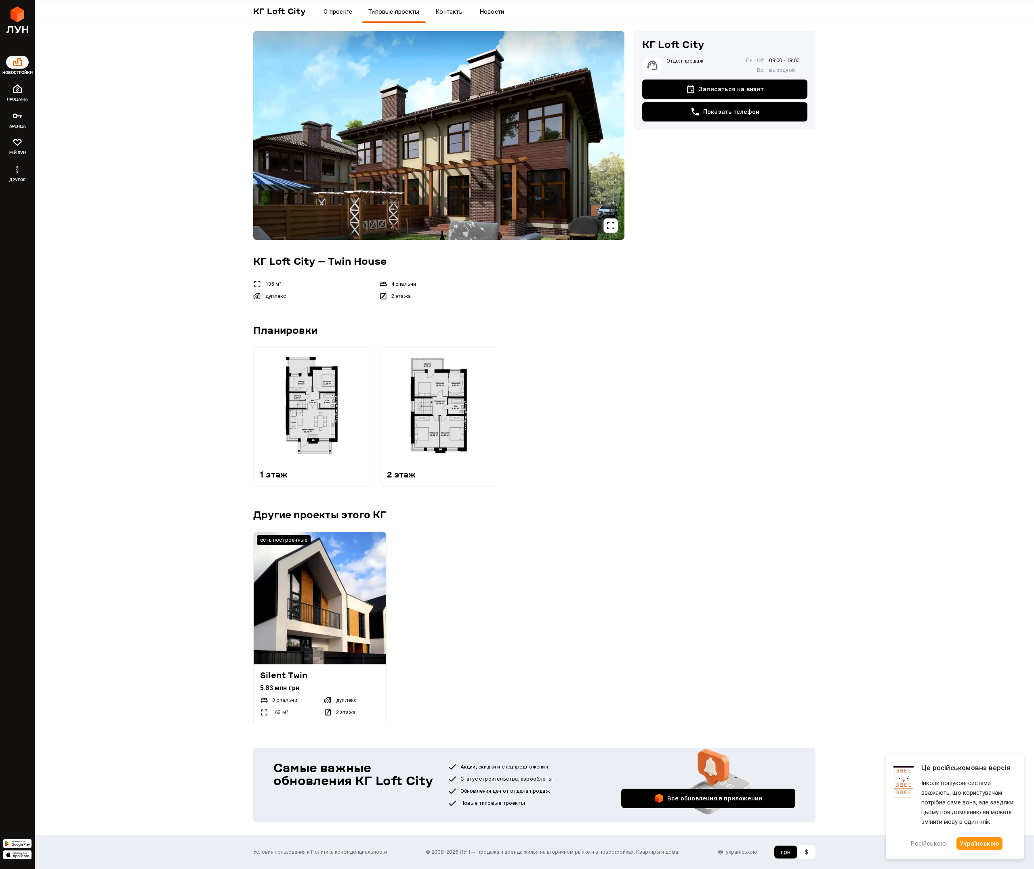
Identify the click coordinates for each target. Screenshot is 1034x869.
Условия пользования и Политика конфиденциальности (320, 852)
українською (741, 852)
